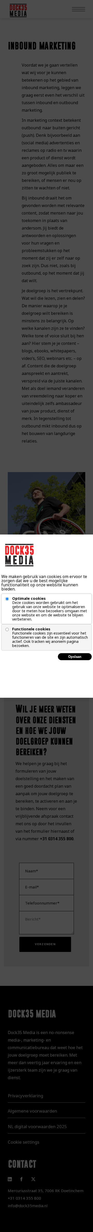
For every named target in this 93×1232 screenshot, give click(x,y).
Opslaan (74, 657)
